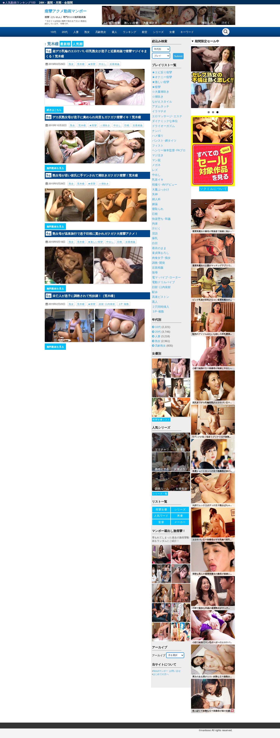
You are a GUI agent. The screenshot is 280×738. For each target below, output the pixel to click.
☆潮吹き (105, 125)
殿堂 (144, 32)
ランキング (129, 32)
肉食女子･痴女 (161, 257)
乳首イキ (157, 179)
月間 (58, 2)
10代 (53, 32)
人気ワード (161, 515)
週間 (50, 2)
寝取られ (157, 208)
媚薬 (155, 204)
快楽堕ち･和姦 (161, 218)
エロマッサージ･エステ (167, 116)
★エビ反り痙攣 (162, 72)
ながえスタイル (162, 101)
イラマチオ (159, 111)
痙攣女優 (161, 509)
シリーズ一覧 (160, 493)
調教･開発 (158, 262)
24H (41, 2)
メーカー (180, 522)
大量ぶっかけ (160, 189)
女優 (172, 32)
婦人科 (156, 199)
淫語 (155, 233)
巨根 (126, 125)
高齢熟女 (100, 32)
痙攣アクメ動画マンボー (66, 11)
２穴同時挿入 (160, 306)
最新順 (65, 43)
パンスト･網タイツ (164, 140)
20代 (65, 32)
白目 (155, 243)
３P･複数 (123, 303)
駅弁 (155, 292)
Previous (184, 76)
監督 (161, 522)
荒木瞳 (81, 63)
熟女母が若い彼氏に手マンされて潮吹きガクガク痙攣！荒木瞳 (95, 175)
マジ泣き (157, 155)
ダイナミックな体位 (165, 121)
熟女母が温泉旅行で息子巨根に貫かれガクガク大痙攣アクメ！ (95, 233)
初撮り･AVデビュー (164, 184)
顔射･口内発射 (107, 303)
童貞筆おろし (160, 252)
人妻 (76, 32)
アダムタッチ (160, 106)
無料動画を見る (55, 168)
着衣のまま (159, 248)
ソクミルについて (213, 189)
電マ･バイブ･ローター (166, 277)
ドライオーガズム (163, 126)
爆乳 (155, 238)
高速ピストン (160, 296)
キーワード (187, 32)
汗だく (156, 228)
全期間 (68, 2)
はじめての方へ (161, 674)
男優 (180, 515)
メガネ (156, 165)
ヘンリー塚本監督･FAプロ (169, 150)
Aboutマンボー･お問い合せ (167, 671)
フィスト (157, 145)
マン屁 (156, 160)
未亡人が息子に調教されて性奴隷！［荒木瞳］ (85, 295)
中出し (102, 63)
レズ (155, 169)
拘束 (155, 223)
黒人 (155, 301)
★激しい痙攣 (95, 241)
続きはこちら (54, 110)
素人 (114, 32)
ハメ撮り (157, 135)
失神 (155, 194)
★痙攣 (91, 63)
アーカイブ (158, 655)
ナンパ (156, 130)
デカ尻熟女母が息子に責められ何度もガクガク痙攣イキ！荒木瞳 (97, 117)
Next (241, 76)
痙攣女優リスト (161, 419)
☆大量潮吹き (160, 91)
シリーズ (158, 32)
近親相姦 (115, 63)
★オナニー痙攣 (162, 77)
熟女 (87, 32)
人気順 (78, 43)
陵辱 (155, 272)
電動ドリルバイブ (163, 282)
